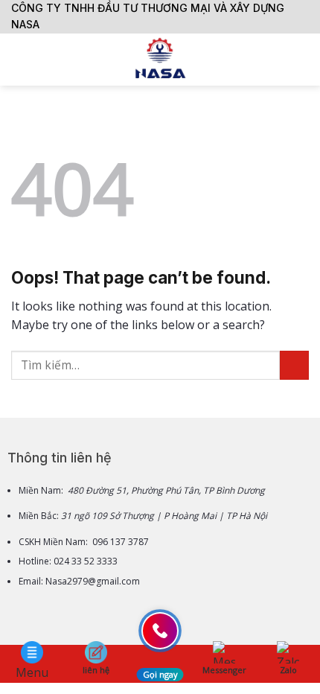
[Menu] (20, 59)
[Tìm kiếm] (303, 59)
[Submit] (294, 365)
